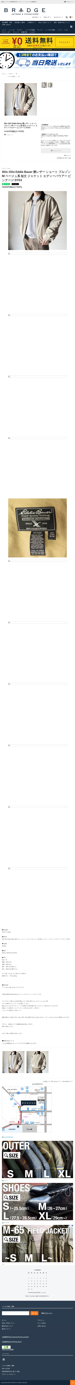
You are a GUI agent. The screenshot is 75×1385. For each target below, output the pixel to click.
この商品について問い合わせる (50, 1081)
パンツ (4, 30)
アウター (20, 30)
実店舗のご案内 (20, 22)
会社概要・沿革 (7, 22)
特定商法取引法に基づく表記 (11, 1371)
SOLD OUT (57, 151)
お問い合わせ (6, 24)
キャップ (16, 32)
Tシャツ (40, 30)
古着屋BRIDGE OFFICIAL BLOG (11, 1342)
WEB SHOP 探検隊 (8, 1349)
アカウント (69, 1)
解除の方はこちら (46, 1313)
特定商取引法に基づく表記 (64, 158)
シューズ (12, 30)
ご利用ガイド (31, 22)
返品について (67, 155)
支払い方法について (44, 22)
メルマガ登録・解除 (8, 1365)
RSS (3, 1368)
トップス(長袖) (30, 30)
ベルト (66, 30)
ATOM (8, 1368)
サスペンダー (6, 32)
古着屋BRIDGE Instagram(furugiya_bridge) (15, 1337)
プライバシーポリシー (9, 1374)
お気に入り (9, 135)
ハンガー (32, 32)
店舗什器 (24, 32)
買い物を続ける (66, 1081)
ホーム (3, 74)
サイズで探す (11, 76)
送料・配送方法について (62, 22)
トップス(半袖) (50, 30)
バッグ (59, 30)
